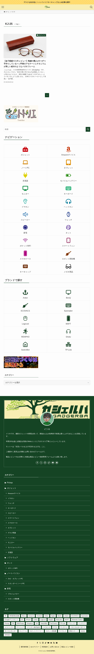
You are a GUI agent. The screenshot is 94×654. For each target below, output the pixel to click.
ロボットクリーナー (36, 631)
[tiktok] (48, 462)
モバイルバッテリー (15, 547)
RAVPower (20, 623)
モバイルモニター (11, 631)
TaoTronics (53, 623)
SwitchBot (44, 623)
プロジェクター (13, 594)
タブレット (12, 528)
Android (39, 616)
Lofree (35, 620)
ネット (9, 563)
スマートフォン (13, 518)
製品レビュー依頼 (67, 647)
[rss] (54, 643)
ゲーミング (20, 627)
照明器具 (8, 635)
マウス (55, 627)
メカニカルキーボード (77, 627)
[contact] (56, 462)
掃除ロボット (73, 631)
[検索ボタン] (91, 7)
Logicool (43, 620)
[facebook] (37, 462)
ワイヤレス (62, 631)
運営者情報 (24, 647)
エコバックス (9, 627)
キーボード (12, 508)
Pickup (10, 483)
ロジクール (23, 631)
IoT (22, 620)
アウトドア (72, 623)
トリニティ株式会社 (33, 627)
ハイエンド (46, 627)
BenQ (59, 616)
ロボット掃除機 (13, 599)
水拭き (83, 631)
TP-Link (62, 623)
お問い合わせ (54, 647)
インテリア (82, 623)
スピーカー (12, 513)
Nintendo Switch (77, 620)
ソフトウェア (12, 558)
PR (13, 623)
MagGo (50, 620)
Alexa (24, 616)
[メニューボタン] (3, 7)
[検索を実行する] (88, 129)
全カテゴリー (34, 647)
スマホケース (13, 523)
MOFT (67, 620)
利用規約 (45, 647)
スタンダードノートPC (16, 583)
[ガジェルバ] (47, 7)
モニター (11, 542)
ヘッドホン (12, 538)
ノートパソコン (13, 573)
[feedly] (51, 643)
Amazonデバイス (14, 493)
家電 (9, 589)
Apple (53, 616)
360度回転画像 (14, 616)
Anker (46, 616)
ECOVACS (75, 616)
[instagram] (45, 462)
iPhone (28, 620)
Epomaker (84, 616)
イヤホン (11, 498)
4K (6, 616)
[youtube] (52, 462)
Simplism (30, 623)
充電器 (10, 552)
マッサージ (64, 627)
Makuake (59, 620)
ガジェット (11, 488)
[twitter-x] (41, 462)
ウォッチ (11, 503)
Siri (37, 623)
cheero (66, 616)
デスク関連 (12, 533)
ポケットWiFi (13, 568)
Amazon (31, 616)
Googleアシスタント (11, 620)
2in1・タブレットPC (15, 579)
